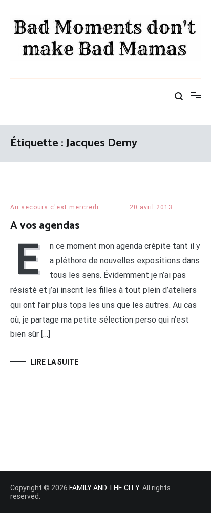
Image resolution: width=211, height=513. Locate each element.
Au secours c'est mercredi (54, 207)
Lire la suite (54, 362)
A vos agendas (44, 225)
